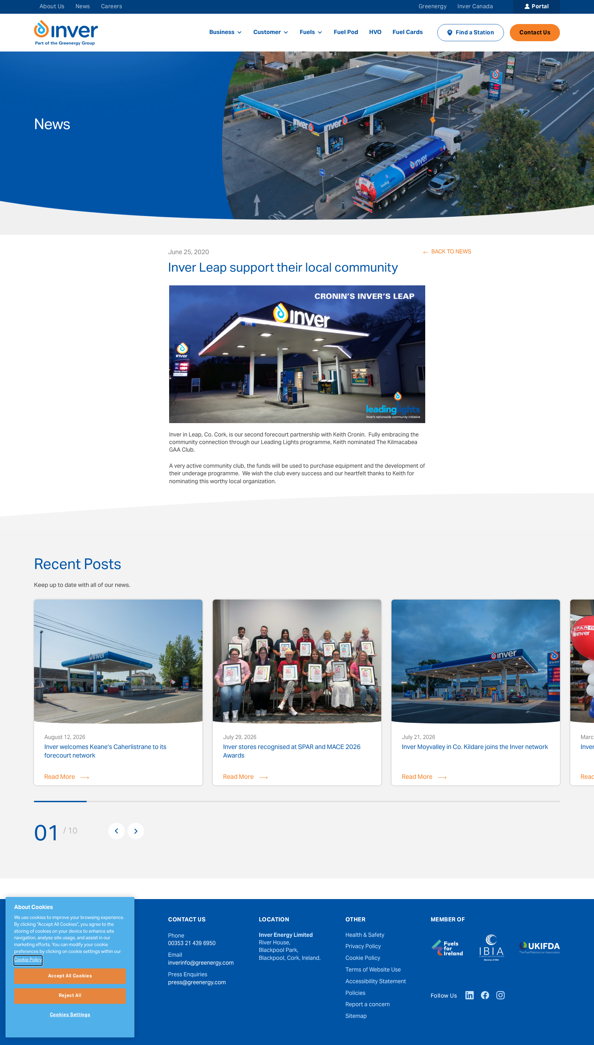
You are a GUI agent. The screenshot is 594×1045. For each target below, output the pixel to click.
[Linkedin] (469, 996)
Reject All (70, 996)
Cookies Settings (70, 1015)
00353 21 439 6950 (192, 943)
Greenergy (433, 7)
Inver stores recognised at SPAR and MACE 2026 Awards (292, 751)
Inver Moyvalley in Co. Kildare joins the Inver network (475, 748)
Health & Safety (364, 935)
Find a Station (475, 33)
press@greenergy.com (197, 983)
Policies (355, 993)
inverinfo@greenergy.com (201, 963)
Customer (267, 32)
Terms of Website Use (373, 970)
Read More (59, 777)
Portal (540, 7)
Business (221, 32)
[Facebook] (485, 996)
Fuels (307, 32)
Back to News (451, 252)
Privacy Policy (363, 947)
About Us (52, 7)
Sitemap (356, 1016)
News (83, 7)
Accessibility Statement (375, 982)
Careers (111, 7)
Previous (116, 831)
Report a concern (367, 1005)
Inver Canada (475, 7)
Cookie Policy (362, 958)
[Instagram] (500, 996)
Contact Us (534, 33)
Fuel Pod (346, 32)
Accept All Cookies (70, 976)
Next (136, 831)
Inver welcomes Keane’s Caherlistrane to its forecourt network (105, 751)
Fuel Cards (408, 32)
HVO (375, 32)
